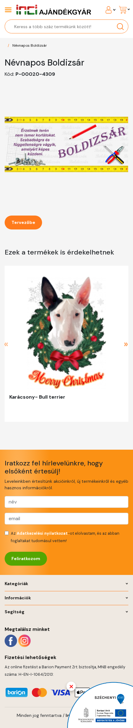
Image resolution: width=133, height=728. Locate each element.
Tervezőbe (23, 222)
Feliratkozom (25, 558)
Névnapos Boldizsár (29, 45)
